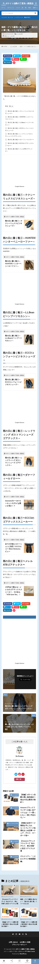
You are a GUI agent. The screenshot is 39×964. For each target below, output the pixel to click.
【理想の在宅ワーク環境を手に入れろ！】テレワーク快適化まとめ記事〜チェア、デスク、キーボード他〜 (28, 829)
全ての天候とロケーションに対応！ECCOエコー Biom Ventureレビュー (13, 547)
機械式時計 (27, 17)
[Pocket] (15, 59)
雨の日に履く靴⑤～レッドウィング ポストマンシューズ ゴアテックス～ (19, 135)
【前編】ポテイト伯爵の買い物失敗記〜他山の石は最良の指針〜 (28, 798)
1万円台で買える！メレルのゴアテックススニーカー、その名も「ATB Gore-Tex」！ (13, 590)
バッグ (18, 7)
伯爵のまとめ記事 (9, 36)
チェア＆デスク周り (12, 824)
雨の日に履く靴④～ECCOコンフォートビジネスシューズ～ (19, 129)
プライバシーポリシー (19, 944)
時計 (29, 7)
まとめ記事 (19, 34)
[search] (35, 13)
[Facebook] (7, 55)
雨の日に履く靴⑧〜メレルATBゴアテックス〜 (18, 150)
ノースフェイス (18, 17)
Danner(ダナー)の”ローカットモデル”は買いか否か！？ (13, 503)
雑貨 (34, 7)
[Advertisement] (19, 170)
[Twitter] (17, 55)
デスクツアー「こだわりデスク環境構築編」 (28, 859)
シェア (11, 962)
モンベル (10, 17)
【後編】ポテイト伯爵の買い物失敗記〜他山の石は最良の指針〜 (10, 924)
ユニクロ (4, 17)
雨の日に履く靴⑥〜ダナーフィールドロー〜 (20, 139)
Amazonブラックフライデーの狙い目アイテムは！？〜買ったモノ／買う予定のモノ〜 (28, 812)
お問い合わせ (13, 942)
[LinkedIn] (7, 62)
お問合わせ (27, 962)
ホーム (3, 7)
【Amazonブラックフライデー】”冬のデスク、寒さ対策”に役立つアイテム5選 (27, 846)
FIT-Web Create (30, 951)
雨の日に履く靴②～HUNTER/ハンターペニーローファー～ (19, 118)
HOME (5, 46)
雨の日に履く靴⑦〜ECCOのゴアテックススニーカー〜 (19, 144)
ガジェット (10, 7)
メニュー (20, 962)
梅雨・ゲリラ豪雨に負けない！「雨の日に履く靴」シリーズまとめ (28, 901)
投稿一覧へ (19, 779)
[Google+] (25, 55)
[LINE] (23, 59)
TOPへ (35, 962)
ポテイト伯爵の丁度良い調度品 (20, 4)
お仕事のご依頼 (25, 942)
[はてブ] (7, 59)
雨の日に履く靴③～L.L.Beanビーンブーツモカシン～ (19, 124)
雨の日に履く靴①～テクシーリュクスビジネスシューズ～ (19, 112)
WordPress (23, 954)
